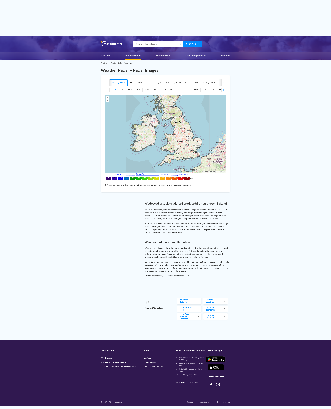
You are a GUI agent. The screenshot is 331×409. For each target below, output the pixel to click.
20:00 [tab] (163, 90)
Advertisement (150, 362)
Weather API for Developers (112, 362)
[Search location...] (179, 44)
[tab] (118, 83)
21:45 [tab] (221, 90)
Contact (147, 358)
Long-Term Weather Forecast (185, 316)
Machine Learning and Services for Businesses (120, 367)
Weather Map (163, 55)
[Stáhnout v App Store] (216, 367)
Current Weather (210, 300)
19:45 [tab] (155, 90)
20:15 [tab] (172, 90)
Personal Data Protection (154, 367)
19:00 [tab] (130, 90)
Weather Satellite (184, 300)
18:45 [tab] (122, 90)
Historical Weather (210, 316)
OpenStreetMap (210, 171)
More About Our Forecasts (187, 382)
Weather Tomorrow (210, 308)
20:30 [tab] (180, 90)
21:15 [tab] (204, 90)
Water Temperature (195, 55)
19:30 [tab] (147, 90)
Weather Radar (133, 55)
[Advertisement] (165, 18)
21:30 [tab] (213, 90)
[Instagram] (218, 387)
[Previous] (107, 82)
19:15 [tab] (138, 90)
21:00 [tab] (196, 90)
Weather (105, 55)
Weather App (106, 358)
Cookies (190, 402)
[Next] (223, 82)
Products (225, 55)
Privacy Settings (204, 402)
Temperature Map (186, 308)
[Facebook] (211, 387)
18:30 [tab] (114, 90)
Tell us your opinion (223, 402)
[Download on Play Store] (216, 359)
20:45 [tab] (188, 90)
